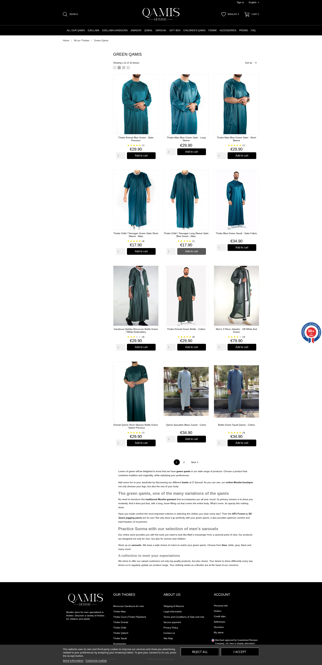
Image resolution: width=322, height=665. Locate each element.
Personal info (221, 605)
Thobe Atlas (119, 611)
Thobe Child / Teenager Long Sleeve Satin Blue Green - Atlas (186, 234)
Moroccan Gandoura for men (128, 606)
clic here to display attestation (240, 643)
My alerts (219, 632)
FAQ (253, 30)
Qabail (148, 30)
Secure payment (172, 622)
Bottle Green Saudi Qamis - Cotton (236, 424)
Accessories (228, 30)
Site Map (168, 638)
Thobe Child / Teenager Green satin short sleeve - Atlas (135, 234)
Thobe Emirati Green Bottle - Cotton (186, 329)
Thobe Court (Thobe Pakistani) (129, 617)
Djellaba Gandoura (115, 30)
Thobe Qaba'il (120, 633)
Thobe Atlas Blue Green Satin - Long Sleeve (186, 139)
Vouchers (219, 627)
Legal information (173, 611)
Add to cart (141, 155)
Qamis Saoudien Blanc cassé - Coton (186, 424)
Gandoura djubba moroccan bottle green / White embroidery (136, 330)
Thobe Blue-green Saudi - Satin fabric (236, 233)
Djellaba (93, 30)
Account (222, 594)
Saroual (161, 30)
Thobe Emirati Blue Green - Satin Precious (135, 139)
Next (195, 462)
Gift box (174, 30)
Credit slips (220, 616)
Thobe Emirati (120, 622)
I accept (239, 652)
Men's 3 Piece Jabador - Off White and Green (236, 330)
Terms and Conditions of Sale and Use (184, 617)
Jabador (135, 30)
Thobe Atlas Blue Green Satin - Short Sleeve (236, 139)
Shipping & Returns (174, 606)
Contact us (169, 633)
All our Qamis (76, 30)
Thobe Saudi (120, 638)
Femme (212, 30)
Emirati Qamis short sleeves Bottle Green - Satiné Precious (136, 426)
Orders (217, 611)
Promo (243, 30)
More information (73, 660)
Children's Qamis (194, 30)
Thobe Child (119, 627)
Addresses (219, 621)
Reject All (200, 652)
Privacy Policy (171, 627)
